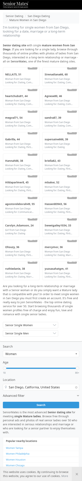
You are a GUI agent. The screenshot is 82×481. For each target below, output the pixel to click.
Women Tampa (14, 448)
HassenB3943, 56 (56, 204)
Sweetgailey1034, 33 (58, 225)
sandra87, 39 (53, 117)
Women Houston (16, 459)
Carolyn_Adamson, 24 (19, 225)
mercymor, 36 (54, 247)
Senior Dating (14, 16)
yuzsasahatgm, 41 (56, 268)
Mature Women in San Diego (27, 20)
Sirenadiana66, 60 (56, 74)
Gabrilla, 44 (12, 139)
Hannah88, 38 (14, 161)
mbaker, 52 (52, 182)
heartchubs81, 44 (16, 96)
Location (9, 380)
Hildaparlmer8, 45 (17, 182)
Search (8, 346)
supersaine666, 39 (56, 139)
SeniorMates (19, 61)
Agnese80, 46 (53, 96)
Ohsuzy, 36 (12, 247)
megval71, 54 (14, 117)
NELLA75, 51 (13, 74)
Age (5, 362)
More (64, 476)
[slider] (4, 368)
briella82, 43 (52, 161)
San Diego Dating (39, 16)
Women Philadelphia (17, 453)
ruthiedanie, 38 (15, 268)
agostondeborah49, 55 (20, 204)
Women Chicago (15, 465)
